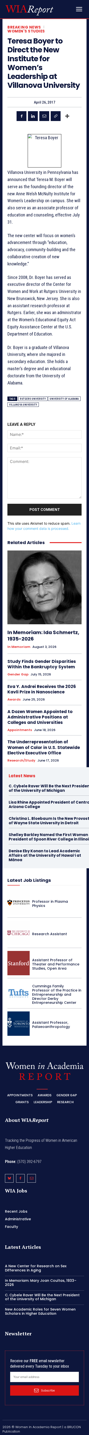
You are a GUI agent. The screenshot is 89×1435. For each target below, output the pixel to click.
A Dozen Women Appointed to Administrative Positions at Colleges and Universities (39, 717)
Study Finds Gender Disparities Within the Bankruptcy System (41, 664)
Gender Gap (17, 674)
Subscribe (48, 1390)
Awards (14, 700)
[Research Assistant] (18, 933)
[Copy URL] (56, 116)
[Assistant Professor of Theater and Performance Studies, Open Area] (18, 963)
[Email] (44, 116)
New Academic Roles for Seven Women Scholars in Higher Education (40, 1311)
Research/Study (21, 761)
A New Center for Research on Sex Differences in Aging (36, 1268)
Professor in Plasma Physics (50, 903)
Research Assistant (49, 933)
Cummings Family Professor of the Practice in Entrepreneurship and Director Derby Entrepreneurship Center (56, 994)
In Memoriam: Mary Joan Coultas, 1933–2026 (40, 1282)
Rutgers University (33, 398)
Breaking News (24, 27)
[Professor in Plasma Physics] (18, 902)
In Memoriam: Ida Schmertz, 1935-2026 (43, 635)
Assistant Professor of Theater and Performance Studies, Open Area (55, 964)
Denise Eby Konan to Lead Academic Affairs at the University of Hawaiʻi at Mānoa (45, 855)
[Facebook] (21, 116)
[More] (67, 116)
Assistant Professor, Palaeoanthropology (51, 1024)
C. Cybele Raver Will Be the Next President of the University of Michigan (42, 1297)
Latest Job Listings (29, 880)
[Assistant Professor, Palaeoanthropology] (18, 1023)
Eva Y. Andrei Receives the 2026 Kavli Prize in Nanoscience (41, 689)
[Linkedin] (33, 116)
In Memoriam (18, 647)
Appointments (19, 730)
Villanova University (23, 404)
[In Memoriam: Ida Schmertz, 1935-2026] (44, 587)
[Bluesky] (9, 1178)
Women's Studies (26, 31)
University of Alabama (64, 398)
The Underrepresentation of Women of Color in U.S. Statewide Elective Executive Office (43, 747)
